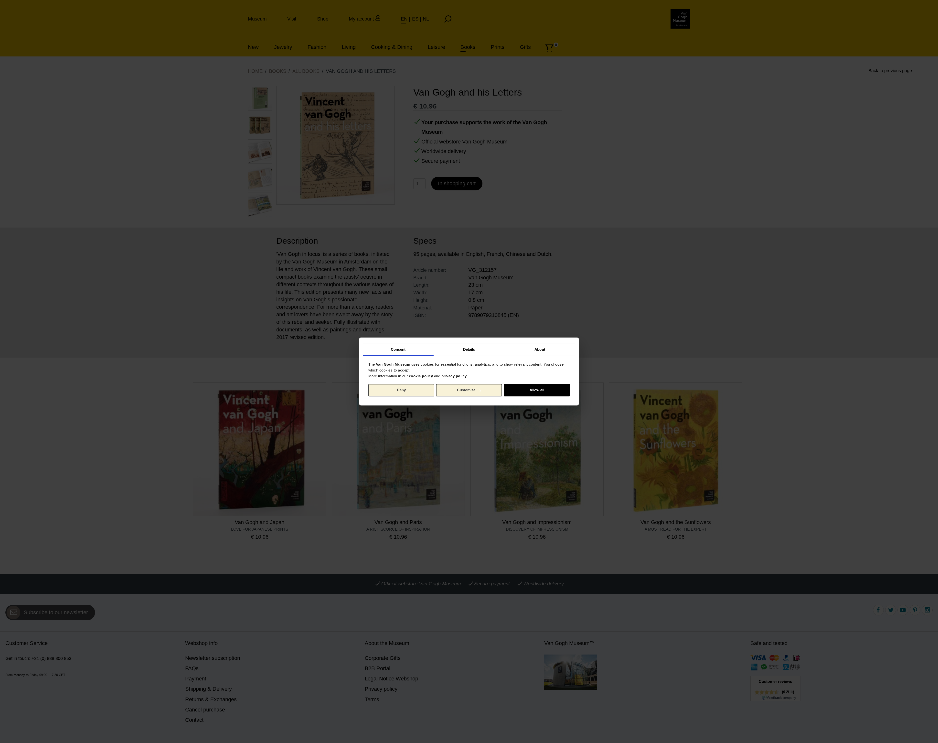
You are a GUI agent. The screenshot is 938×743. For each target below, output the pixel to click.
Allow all (537, 390)
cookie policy (421, 376)
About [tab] (539, 349)
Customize (466, 390)
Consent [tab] (398, 349)
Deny (401, 390)
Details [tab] (469, 349)
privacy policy (454, 376)
